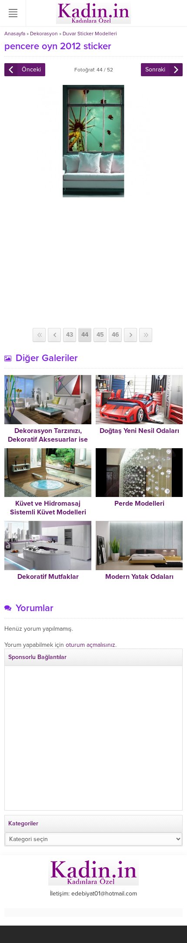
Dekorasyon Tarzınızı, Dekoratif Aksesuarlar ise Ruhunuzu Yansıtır (48, 439)
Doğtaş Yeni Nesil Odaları (139, 430)
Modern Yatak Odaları (139, 576)
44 (84, 334)
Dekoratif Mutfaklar (48, 576)
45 (100, 334)
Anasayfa (14, 33)
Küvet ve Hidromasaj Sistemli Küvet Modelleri (48, 508)
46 (115, 334)
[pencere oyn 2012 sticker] (93, 193)
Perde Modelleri (139, 503)
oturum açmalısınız (90, 645)
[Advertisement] (93, 263)
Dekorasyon (44, 33)
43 (69, 334)
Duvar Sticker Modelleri (90, 33)
